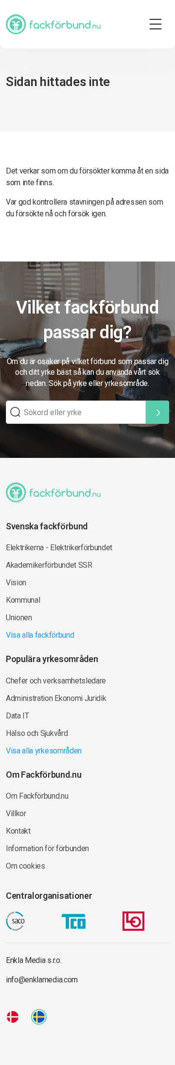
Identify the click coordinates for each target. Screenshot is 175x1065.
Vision (16, 582)
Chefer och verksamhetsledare (56, 680)
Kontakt (18, 831)
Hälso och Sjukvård (37, 733)
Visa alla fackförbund (40, 635)
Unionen (19, 617)
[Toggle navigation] (155, 24)
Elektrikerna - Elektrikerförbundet (59, 547)
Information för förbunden (47, 848)
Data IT (17, 715)
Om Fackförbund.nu (37, 796)
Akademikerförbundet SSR (49, 565)
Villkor (16, 813)
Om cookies (25, 866)
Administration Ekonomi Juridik (56, 698)
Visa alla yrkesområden (44, 750)
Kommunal (23, 600)
